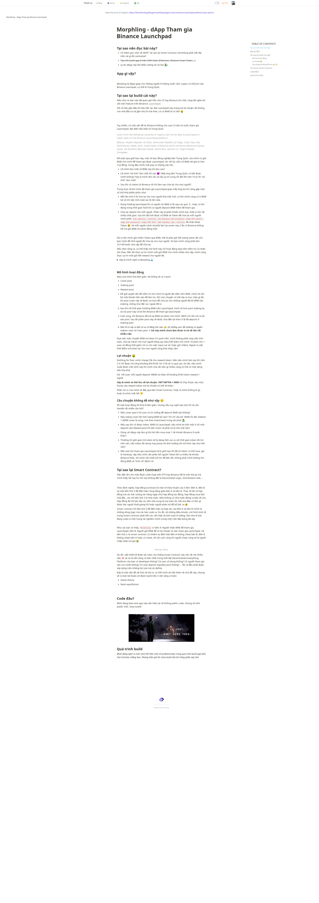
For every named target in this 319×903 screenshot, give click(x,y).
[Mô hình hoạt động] (115, 272)
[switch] (217, 2)
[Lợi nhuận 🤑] (115, 356)
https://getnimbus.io (199, 897)
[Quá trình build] (115, 649)
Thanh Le (88, 3)
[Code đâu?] (115, 598)
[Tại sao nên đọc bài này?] (115, 48)
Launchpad (154, 103)
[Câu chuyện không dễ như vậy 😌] (115, 401)
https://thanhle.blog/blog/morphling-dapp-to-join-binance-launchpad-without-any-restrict (171, 12)
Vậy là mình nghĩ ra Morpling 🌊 (136, 259)
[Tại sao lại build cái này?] (115, 95)
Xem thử (229, 899)
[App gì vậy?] (115, 73)
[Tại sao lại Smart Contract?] (115, 469)
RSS (226, 3)
